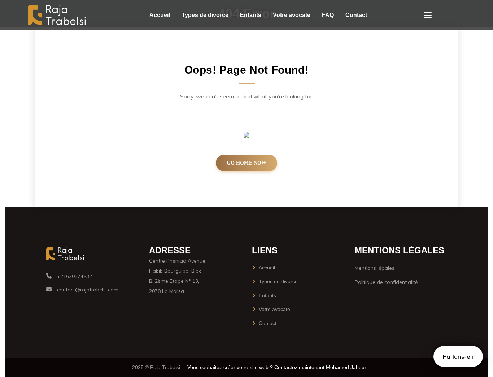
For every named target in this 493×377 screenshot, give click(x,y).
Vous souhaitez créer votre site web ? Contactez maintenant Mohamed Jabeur (276, 367)
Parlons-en (458, 356)
